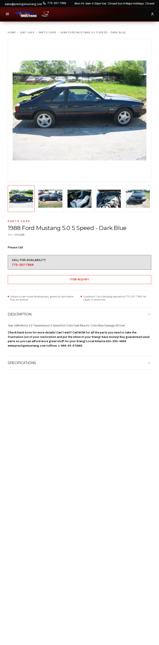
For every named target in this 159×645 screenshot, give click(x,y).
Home (12, 32)
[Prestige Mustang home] (26, 14)
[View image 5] (137, 198)
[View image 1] (21, 198)
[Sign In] (152, 14)
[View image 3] (79, 198)
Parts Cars (47, 32)
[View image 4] (108, 198)
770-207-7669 (56, 3)
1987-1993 (27, 32)
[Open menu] (7, 14)
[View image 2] (50, 198)
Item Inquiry (79, 279)
